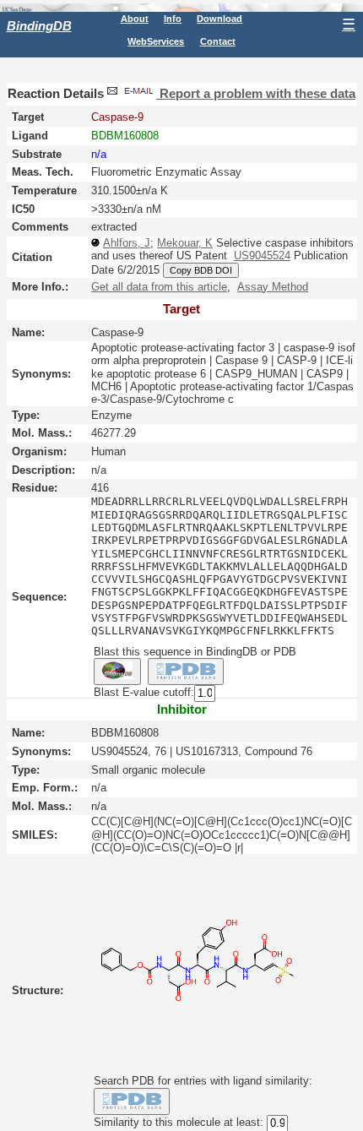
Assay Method (272, 286)
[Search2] (186, 671)
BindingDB (39, 26)
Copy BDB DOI (201, 270)
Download (219, 19)
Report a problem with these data (255, 94)
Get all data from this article (159, 286)
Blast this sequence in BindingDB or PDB (195, 651)
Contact (218, 41)
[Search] (132, 1101)
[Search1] (117, 671)
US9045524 (262, 255)
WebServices (155, 41)
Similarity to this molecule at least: (178, 1122)
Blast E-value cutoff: (144, 693)
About (135, 19)
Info (173, 19)
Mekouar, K (185, 243)
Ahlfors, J (126, 243)
